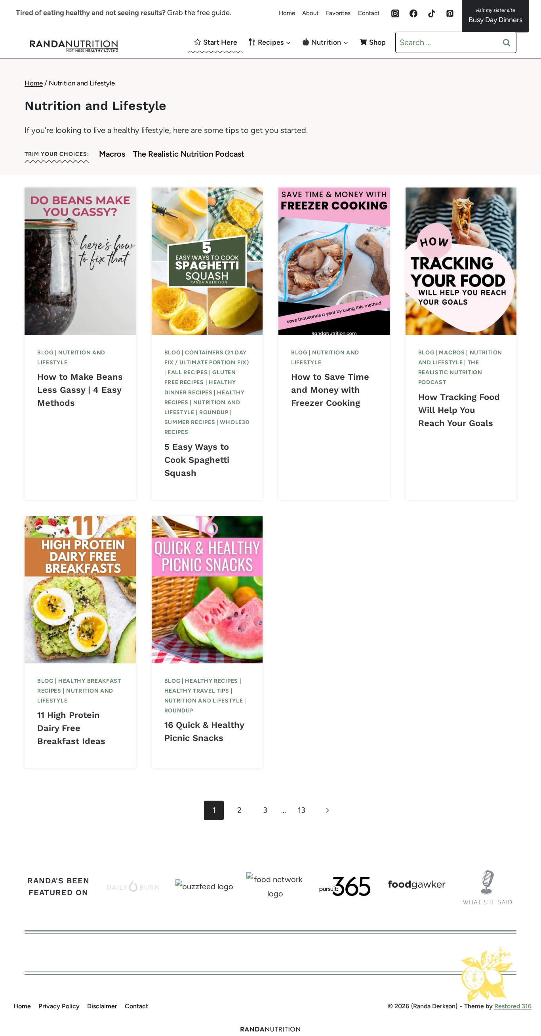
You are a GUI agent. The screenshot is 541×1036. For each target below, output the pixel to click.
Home (287, 13)
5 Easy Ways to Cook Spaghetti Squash (196, 460)
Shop (377, 42)
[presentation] (80, 261)
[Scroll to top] (520, 986)
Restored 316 (512, 1006)
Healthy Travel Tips (196, 691)
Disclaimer (102, 1006)
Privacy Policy (59, 1006)
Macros (112, 154)
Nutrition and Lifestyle (203, 700)
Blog (45, 352)
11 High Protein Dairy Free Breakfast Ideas (71, 728)
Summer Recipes (189, 422)
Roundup (214, 412)
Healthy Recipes (211, 681)
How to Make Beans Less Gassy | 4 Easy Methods (80, 390)
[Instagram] (395, 13)
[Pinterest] (450, 13)
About (310, 13)
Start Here (220, 42)
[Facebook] (413, 13)
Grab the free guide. (199, 12)
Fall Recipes (188, 372)
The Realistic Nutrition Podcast (188, 154)
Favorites (338, 13)
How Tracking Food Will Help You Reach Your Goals (459, 410)
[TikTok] (432, 13)
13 (301, 810)
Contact (369, 13)
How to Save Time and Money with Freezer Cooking (330, 390)
